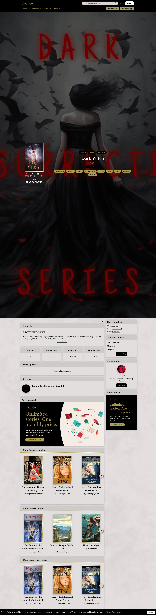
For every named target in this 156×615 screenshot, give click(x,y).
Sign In (122, 3)
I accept (150, 612)
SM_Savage (94, 162)
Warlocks (93, 175)
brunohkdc (92, 548)
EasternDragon (63, 552)
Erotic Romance (90, 171)
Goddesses (126, 171)
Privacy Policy (111, 612)
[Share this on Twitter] (30, 182)
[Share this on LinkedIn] (35, 182)
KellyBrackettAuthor (34, 494)
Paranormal (101, 152)
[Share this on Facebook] (27, 182)
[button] (101, 476)
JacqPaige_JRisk (63, 494)
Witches (101, 171)
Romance (83, 152)
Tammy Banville (39, 386)
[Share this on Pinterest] (33, 182)
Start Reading (121, 354)
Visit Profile (121, 385)
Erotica (79, 171)
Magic (109, 171)
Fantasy (91, 152)
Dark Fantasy (60, 171)
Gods (117, 171)
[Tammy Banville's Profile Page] (26, 388)
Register (129, 3)
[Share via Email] (41, 182)
